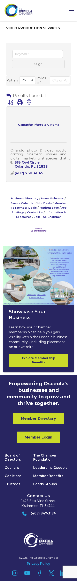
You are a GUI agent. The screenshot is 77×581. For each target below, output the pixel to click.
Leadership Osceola (50, 468)
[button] (70, 10)
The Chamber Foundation (45, 457)
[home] (18, 10)
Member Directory (38, 418)
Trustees (12, 484)
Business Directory (24, 198)
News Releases (52, 198)
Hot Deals (44, 203)
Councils (12, 468)
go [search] (40, 64)
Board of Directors (13, 457)
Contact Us (35, 212)
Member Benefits (48, 476)
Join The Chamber (47, 216)
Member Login (38, 437)
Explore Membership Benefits (38, 360)
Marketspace (49, 207)
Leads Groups (45, 484)
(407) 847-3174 (43, 513)
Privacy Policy (38, 564)
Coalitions (13, 476)
